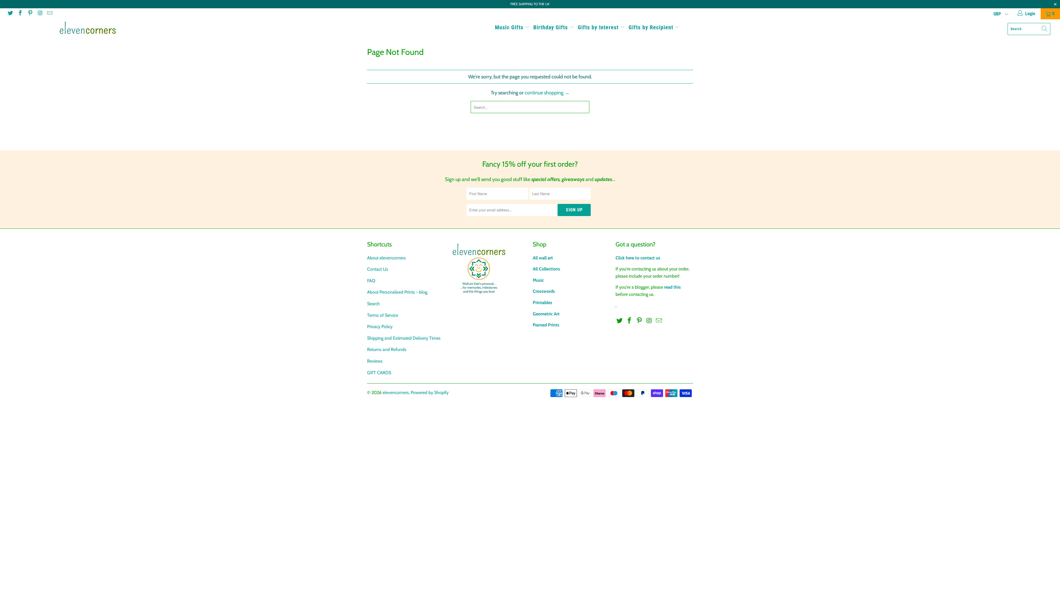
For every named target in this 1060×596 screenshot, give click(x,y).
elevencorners (396, 392)
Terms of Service (382, 315)
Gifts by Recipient (652, 27)
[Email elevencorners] (49, 13)
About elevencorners (386, 257)
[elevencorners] (87, 27)
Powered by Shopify (430, 392)
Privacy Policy (380, 326)
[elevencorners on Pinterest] (30, 13)
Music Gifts (510, 27)
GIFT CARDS (379, 372)
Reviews (375, 361)
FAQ (371, 280)
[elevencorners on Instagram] (40, 13)
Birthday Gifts (551, 27)
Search (373, 303)
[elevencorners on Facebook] (20, 13)
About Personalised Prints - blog (397, 292)
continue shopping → (547, 93)
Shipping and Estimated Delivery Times (404, 338)
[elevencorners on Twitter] (10, 13)
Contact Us (377, 269)
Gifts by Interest (599, 27)
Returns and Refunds (386, 349)
